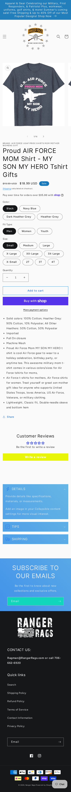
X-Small (12, 262)
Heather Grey (50, 216)
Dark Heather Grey (19, 216)
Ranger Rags (30, 785)
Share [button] (10, 416)
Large (46, 245)
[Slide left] (27, 136)
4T (53, 262)
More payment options (35, 310)
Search (11, 684)
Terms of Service (17, 709)
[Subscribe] (60, 601)
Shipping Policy (16, 693)
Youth (44, 231)
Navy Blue (29, 208)
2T (27, 262)
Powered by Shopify (44, 785)
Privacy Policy (16, 726)
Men (9, 231)
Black (10, 208)
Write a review (35, 457)
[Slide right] (44, 136)
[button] (5, 37)
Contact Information (19, 717)
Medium (28, 245)
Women (26, 231)
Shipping (7, 188)
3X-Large (54, 253)
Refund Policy (16, 701)
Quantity (8, 270)
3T (40, 262)
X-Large (12, 253)
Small (10, 245)
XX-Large (32, 253)
